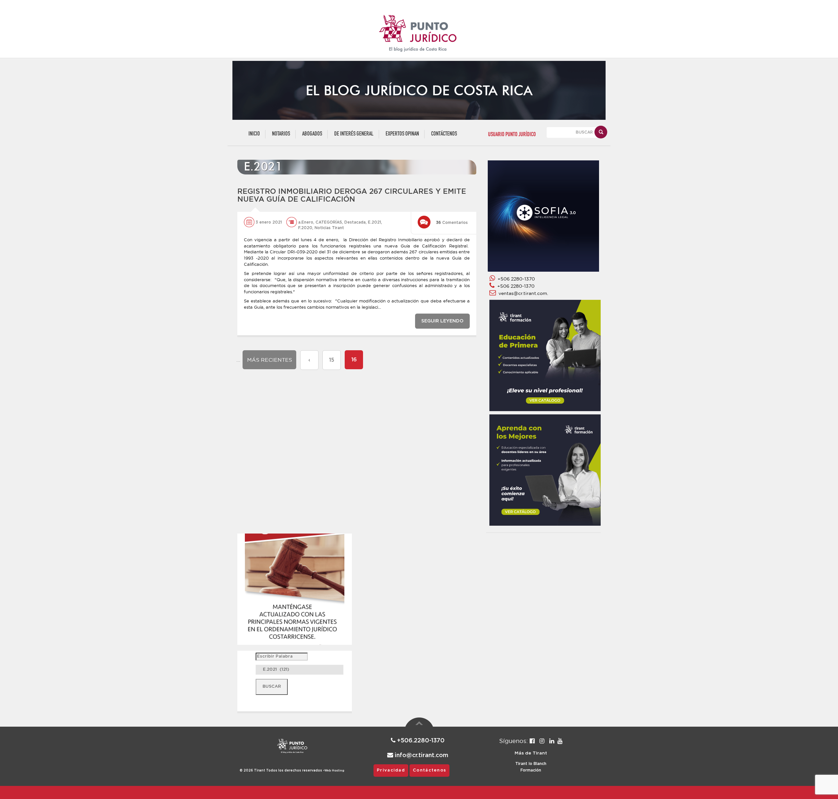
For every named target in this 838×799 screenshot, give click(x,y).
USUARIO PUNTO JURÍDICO (512, 135)
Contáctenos (444, 134)
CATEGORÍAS (329, 222)
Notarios (281, 134)
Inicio (254, 134)
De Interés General (353, 134)
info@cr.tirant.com (420, 755)
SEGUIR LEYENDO (442, 321)
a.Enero (305, 222)
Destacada (355, 222)
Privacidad (391, 770)
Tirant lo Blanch (530, 764)
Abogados (312, 134)
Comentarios (452, 223)
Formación (530, 770)
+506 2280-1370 (515, 279)
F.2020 (305, 228)
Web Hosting (334, 770)
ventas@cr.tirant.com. (522, 293)
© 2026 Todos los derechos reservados (282, 770)
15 (331, 360)
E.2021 (374, 222)
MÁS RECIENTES (269, 359)
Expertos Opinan (402, 134)
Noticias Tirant (329, 228)
